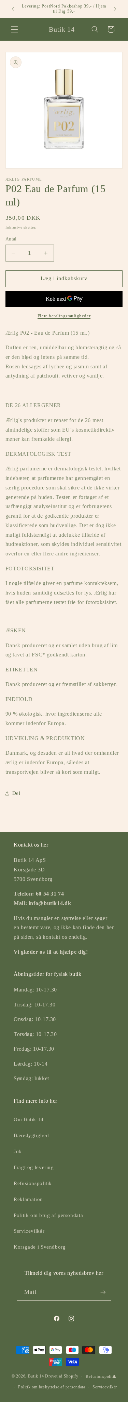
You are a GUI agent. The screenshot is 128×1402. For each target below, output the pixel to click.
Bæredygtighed (31, 1135)
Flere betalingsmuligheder (64, 316)
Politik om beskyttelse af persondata (51, 1387)
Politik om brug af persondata (48, 1215)
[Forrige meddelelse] (12, 8)
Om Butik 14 (29, 1119)
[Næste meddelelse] (115, 8)
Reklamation (28, 1199)
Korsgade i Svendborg (40, 1247)
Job (18, 1151)
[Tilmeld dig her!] (103, 1292)
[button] (14, 29)
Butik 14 (36, 1376)
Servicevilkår (29, 1231)
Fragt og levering (34, 1167)
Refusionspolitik (33, 1183)
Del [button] (16, 793)
